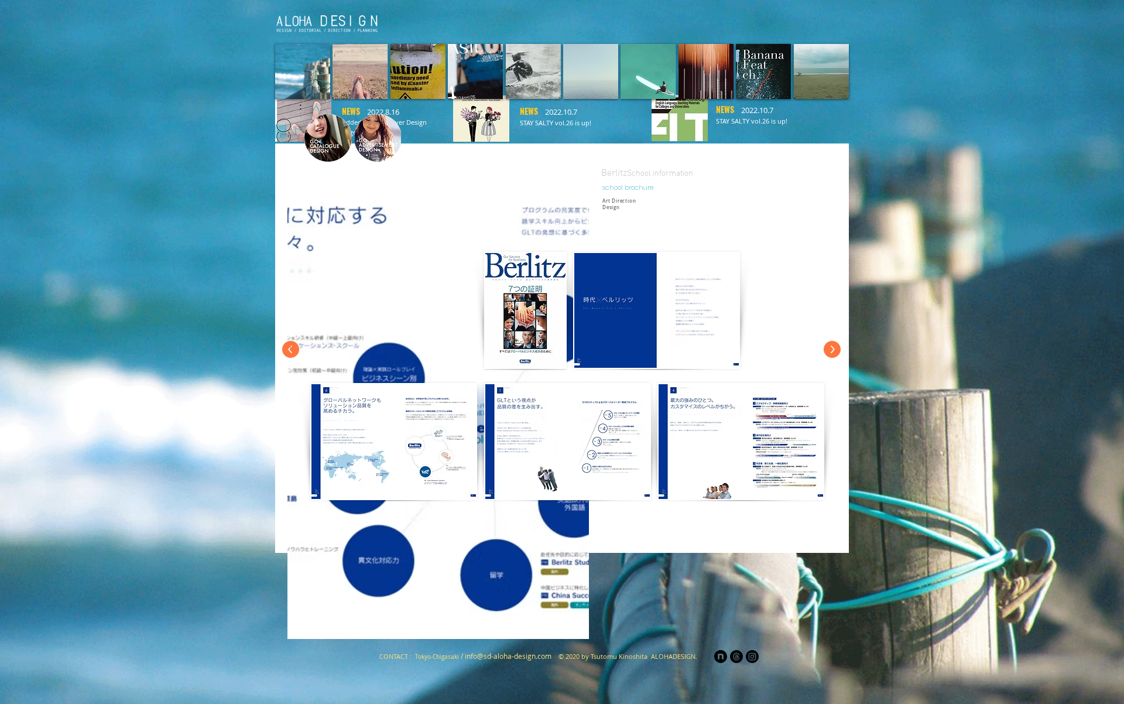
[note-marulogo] (720, 656)
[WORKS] (756, 21)
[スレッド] (736, 656)
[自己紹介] (615, 21)
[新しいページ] (580, 21)
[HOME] (545, 21)
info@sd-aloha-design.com (508, 656)
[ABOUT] (721, 21)
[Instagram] (791, 21)
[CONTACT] (826, 21)
